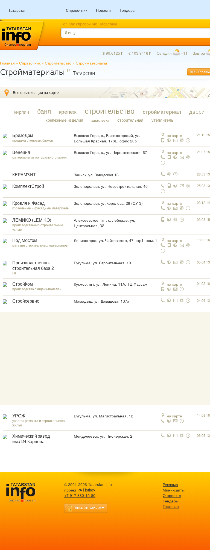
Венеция (21, 152)
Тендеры (127, 10)
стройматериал (162, 111)
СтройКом (22, 284)
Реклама (170, 484)
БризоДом (22, 135)
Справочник (76, 10)
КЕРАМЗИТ (24, 174)
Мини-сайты (174, 490)
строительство (110, 110)
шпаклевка (100, 120)
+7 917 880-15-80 (79, 495)
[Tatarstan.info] (26, 492)
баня (44, 111)
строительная (130, 120)
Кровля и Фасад (28, 203)
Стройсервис (25, 301)
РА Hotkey (86, 490)
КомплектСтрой (28, 186)
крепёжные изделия (64, 120)
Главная (7, 63)
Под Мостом (24, 240)
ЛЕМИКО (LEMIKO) (31, 220)
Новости (103, 10)
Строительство (58, 63)
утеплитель (162, 120)
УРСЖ (18, 416)
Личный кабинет (89, 507)
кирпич (21, 112)
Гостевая (171, 506)
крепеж (68, 111)
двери (197, 111)
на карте (174, 135)
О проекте (172, 495)
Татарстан (17, 10)
